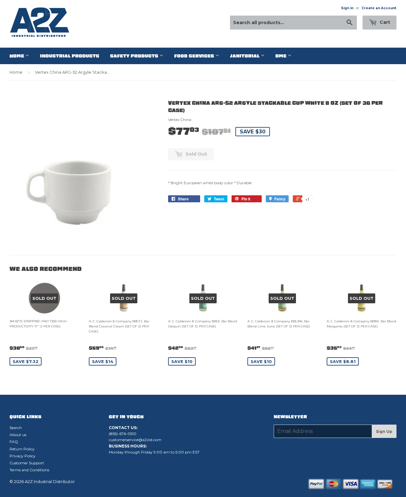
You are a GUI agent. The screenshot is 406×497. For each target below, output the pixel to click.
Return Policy (22, 449)
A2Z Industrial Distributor (50, 481)
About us (18, 434)
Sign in (347, 8)
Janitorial (245, 55)
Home (17, 55)
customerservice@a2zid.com (135, 439)
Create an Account (379, 8)
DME (281, 55)
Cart (384, 22)
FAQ (14, 441)
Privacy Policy (23, 455)
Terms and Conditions (29, 469)
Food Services (194, 55)
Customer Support (27, 462)
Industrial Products (69, 55)
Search (16, 427)
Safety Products (135, 55)
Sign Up (384, 431)
